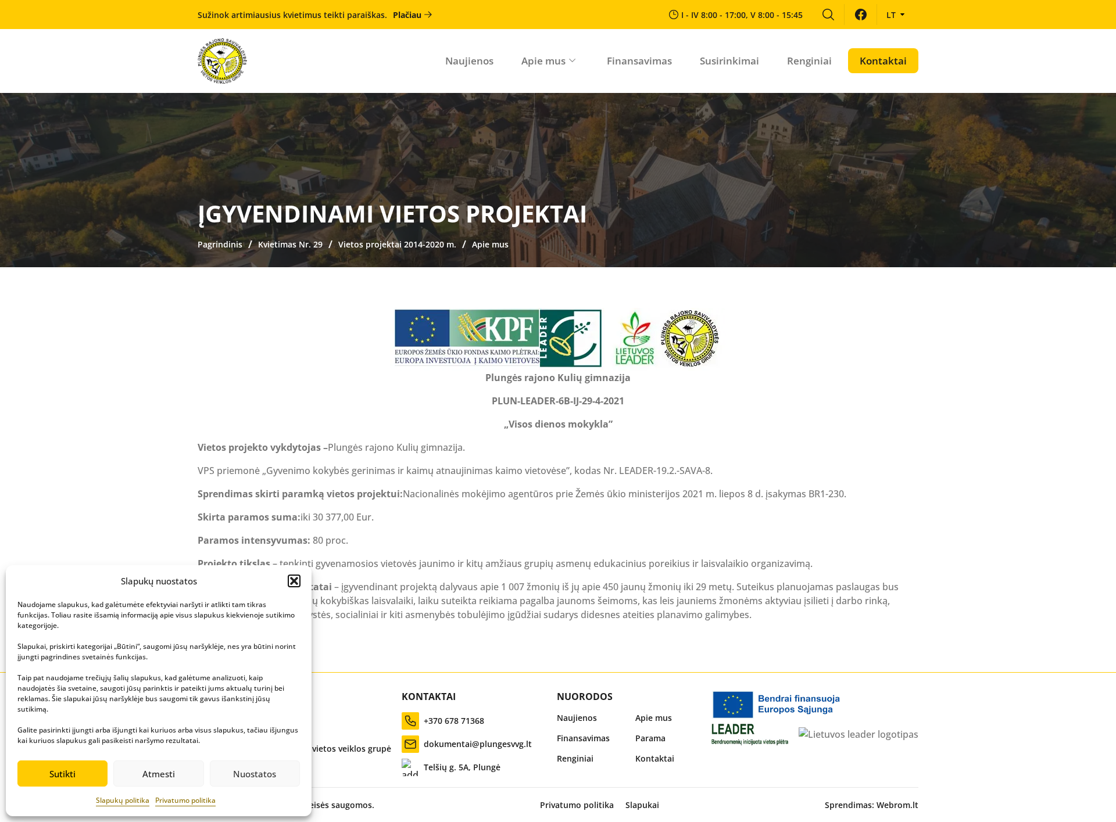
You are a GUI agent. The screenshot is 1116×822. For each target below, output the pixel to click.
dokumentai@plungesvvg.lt (478, 743)
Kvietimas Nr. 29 (290, 244)
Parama (650, 738)
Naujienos (469, 60)
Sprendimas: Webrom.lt (871, 804)
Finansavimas (639, 60)
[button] (294, 581)
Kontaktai (883, 60)
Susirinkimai (729, 60)
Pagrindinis (220, 244)
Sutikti (62, 774)
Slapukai (642, 804)
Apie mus (543, 60)
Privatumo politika (185, 800)
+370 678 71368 (454, 720)
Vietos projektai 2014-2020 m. (397, 244)
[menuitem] (828, 14)
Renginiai (809, 60)
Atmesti (158, 774)
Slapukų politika (122, 800)
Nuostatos (254, 774)
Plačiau (407, 14)
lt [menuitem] (891, 14)
